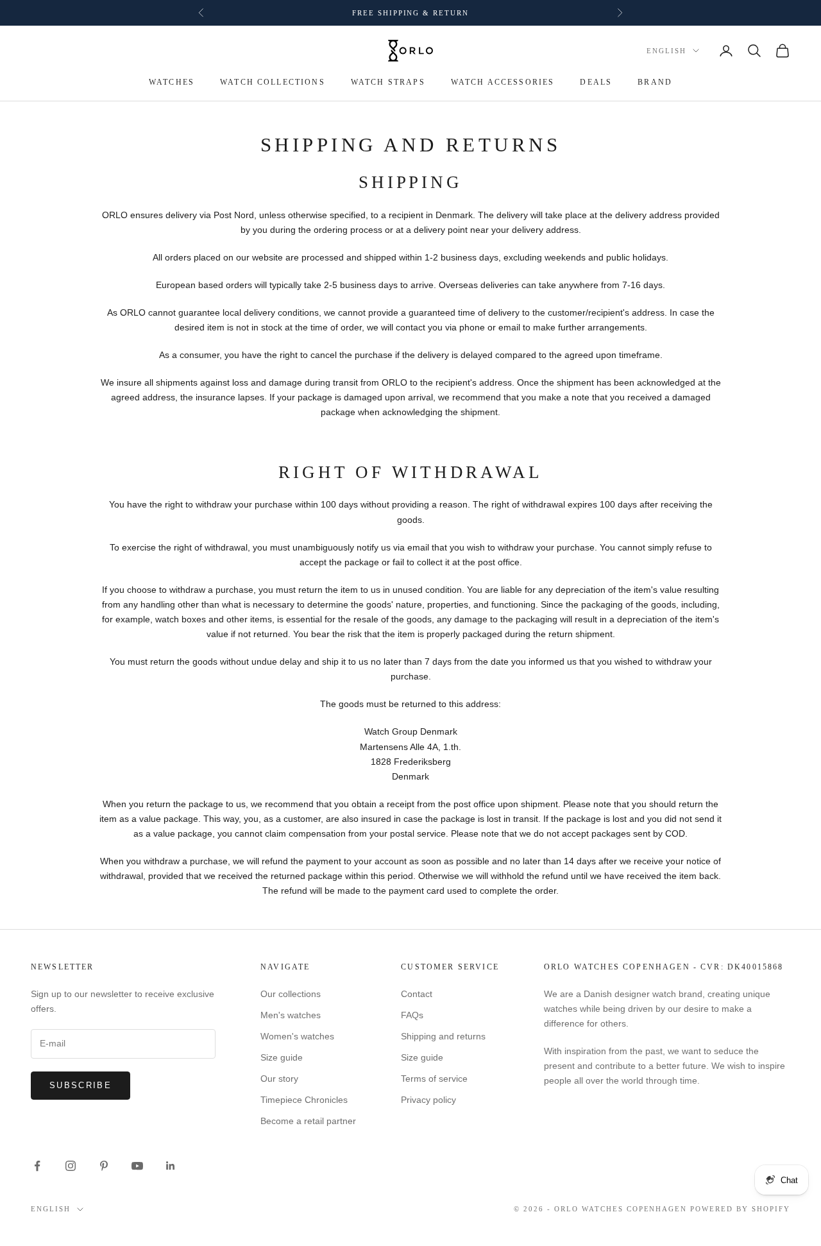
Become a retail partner (308, 1121)
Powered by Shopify (740, 1209)
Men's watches (290, 1015)
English (666, 51)
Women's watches (297, 1036)
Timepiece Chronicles (304, 1100)
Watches (171, 82)
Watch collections (272, 82)
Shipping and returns (443, 1036)
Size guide (281, 1057)
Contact (416, 994)
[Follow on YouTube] (137, 1165)
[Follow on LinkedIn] (170, 1165)
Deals (596, 82)
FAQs (412, 1015)
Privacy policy (428, 1100)
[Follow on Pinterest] (103, 1165)
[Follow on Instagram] (70, 1165)
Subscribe (80, 1085)
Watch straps (388, 82)
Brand (655, 82)
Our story (279, 1078)
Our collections (290, 994)
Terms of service (434, 1078)
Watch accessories (503, 82)
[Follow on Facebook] (37, 1165)
